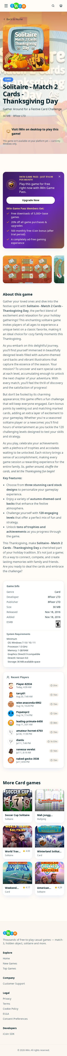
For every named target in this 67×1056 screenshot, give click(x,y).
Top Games (9, 968)
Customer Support (14, 983)
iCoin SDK (8, 1034)
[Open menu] (6, 6)
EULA (6, 1013)
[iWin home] (18, 6)
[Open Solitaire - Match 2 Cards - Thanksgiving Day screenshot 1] (27, 269)
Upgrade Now (30, 200)
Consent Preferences (15, 1018)
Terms (6, 1003)
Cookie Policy (10, 1008)
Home (6, 958)
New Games (10, 963)
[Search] (53, 6)
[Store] (61, 6)
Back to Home (14, 19)
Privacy (7, 998)
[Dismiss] (59, 176)
